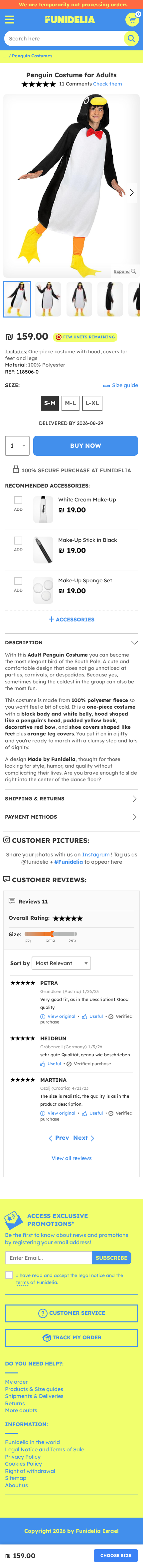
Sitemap (15, 1478)
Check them (107, 84)
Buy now (85, 445)
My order (16, 1381)
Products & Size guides (34, 1389)
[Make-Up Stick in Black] (43, 550)
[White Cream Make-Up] (43, 509)
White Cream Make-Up (87, 499)
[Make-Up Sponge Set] (43, 590)
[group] (17, 299)
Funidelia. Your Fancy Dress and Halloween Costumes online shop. (70, 19)
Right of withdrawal (30, 1471)
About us (16, 1485)
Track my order (76, 1337)
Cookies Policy (23, 1463)
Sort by (20, 963)
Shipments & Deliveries (34, 1396)
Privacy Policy (23, 1456)
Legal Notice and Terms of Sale (44, 1449)
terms (22, 1282)
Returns (15, 1403)
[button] (131, 193)
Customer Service (76, 1313)
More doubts (21, 1410)
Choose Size (115, 1555)
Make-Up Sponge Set (85, 580)
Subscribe (111, 1257)
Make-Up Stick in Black (87, 540)
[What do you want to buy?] (10, 20)
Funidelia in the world (32, 1442)
